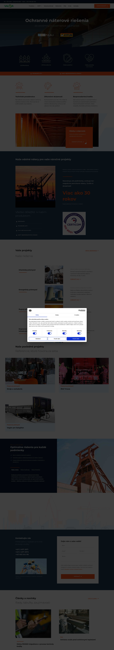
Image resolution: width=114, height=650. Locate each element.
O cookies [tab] (76, 315)
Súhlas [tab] (37, 315)
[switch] (49, 333)
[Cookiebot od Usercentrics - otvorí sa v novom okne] (79, 311)
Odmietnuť (38, 338)
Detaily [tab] (57, 315)
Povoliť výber (57, 338)
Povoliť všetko (76, 338)
